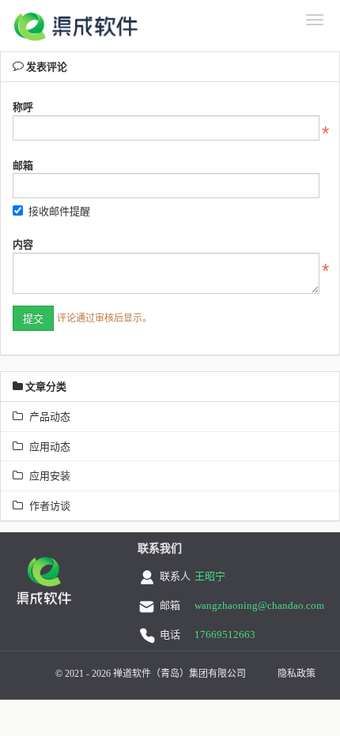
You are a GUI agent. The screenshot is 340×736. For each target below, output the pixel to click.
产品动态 (46, 416)
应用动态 (46, 446)
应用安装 (46, 475)
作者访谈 (46, 505)
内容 (23, 244)
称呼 (23, 106)
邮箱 (23, 165)
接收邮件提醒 (59, 211)
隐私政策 (296, 673)
